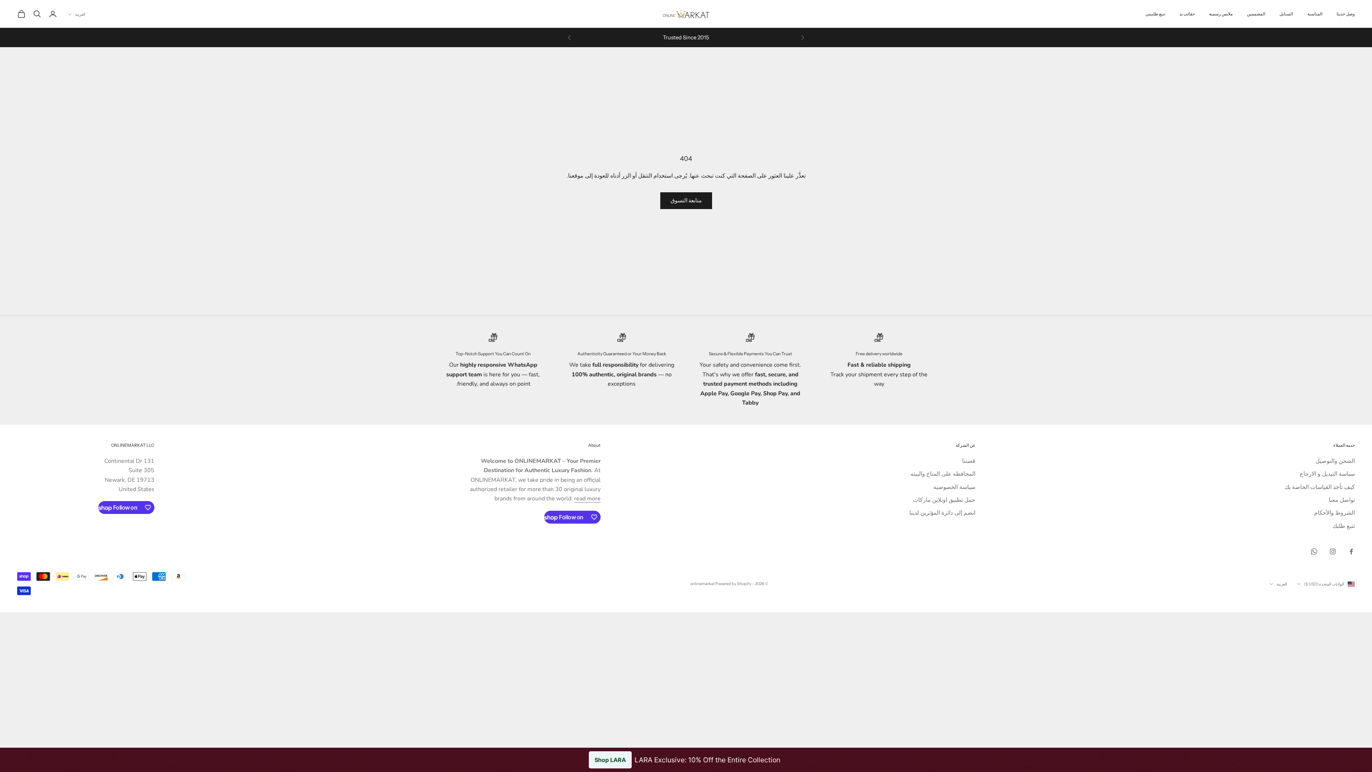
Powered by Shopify (733, 583)
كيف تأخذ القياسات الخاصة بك (1319, 487)
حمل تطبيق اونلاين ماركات (944, 500)
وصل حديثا (1346, 13)
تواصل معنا (1342, 500)
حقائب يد (1187, 13)
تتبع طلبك (1343, 526)
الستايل (1286, 13)
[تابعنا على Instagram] (1332, 551)
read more (587, 499)
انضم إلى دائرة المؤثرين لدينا (942, 513)
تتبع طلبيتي (1155, 13)
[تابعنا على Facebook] (1351, 551)
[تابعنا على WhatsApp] (1314, 551)
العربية (80, 14)
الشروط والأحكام (1334, 513)
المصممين (1256, 13)
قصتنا (968, 461)
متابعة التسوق (686, 200)
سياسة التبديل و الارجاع (1327, 474)
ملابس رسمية (1221, 13)
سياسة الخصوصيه (954, 487)
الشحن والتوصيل (1335, 461)
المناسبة (1314, 13)
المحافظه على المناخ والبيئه (942, 474)
